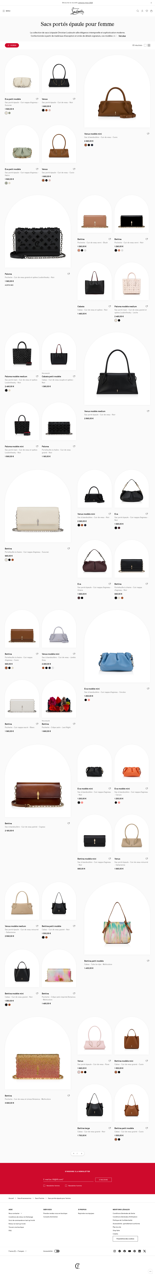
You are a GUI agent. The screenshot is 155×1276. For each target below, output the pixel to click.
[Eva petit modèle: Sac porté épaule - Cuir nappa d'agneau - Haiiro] (22, 144)
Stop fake (116, 1230)
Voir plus (122, 36)
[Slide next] (37, 74)
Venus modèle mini (93, 134)
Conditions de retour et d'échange (21, 1217)
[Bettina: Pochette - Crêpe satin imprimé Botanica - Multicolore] (59, 968)
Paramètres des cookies (125, 1239)
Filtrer (13, 45)
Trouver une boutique (16, 1227)
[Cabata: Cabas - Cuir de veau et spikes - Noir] (95, 281)
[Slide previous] (7, 74)
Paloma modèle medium (125, 306)
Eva (116, 514)
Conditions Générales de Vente (124, 1213)
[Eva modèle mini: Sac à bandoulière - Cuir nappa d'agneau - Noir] (95, 763)
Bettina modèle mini (87, 859)
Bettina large (84, 1128)
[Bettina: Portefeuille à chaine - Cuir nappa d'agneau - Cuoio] (22, 629)
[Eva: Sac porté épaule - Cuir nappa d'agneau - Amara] (95, 559)
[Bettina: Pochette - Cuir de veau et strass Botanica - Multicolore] (38, 1053)
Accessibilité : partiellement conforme (126, 1224)
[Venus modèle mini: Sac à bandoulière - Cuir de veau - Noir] (95, 489)
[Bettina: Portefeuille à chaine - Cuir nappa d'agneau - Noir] (131, 559)
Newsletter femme (53, 1186)
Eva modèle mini (92, 689)
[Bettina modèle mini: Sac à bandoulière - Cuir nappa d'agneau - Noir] (95, 833)
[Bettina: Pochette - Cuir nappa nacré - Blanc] (22, 699)
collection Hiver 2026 (85, 3)
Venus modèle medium (94, 411)
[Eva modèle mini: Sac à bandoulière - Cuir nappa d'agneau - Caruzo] (131, 763)
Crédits (115, 1234)
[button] (150, 1271)
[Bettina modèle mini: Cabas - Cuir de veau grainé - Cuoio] (131, 1036)
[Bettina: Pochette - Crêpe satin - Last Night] (59, 699)
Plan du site (117, 1227)
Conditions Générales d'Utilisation (125, 1217)
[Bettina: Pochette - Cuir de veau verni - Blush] (95, 214)
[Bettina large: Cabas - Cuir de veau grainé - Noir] (95, 1103)
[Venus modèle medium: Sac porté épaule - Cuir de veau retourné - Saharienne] (22, 901)
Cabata (81, 306)
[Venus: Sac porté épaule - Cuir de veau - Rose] (95, 1036)
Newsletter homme (75, 1186)
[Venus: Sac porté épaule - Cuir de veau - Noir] (59, 74)
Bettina (81, 239)
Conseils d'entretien (50, 1217)
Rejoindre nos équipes (86, 1213)
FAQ (10, 1230)
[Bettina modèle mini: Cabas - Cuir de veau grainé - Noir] (22, 968)
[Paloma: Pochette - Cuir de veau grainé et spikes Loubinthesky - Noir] (38, 231)
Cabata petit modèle (51, 376)
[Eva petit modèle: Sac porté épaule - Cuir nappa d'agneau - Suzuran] (22, 74)
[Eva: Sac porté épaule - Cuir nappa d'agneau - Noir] (131, 489)
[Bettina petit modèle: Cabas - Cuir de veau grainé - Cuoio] (131, 1103)
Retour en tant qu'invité (17, 1224)
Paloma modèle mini (14, 446)
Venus (45, 99)
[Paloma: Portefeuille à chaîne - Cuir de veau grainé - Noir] (59, 421)
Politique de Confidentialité (122, 1220)
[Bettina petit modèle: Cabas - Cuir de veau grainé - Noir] (59, 901)
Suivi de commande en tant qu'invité (22, 1220)
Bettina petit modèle (51, 926)
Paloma (8, 274)
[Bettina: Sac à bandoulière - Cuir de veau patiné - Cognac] (38, 781)
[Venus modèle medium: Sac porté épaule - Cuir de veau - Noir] (117, 368)
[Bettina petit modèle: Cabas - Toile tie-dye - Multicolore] (117, 918)
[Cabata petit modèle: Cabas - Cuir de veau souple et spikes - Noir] (59, 351)
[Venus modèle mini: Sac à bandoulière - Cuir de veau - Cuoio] (117, 91)
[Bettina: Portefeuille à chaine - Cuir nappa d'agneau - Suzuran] (38, 506)
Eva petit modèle (13, 99)
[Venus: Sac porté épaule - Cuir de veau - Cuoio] (59, 144)
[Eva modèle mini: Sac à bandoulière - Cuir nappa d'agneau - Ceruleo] (117, 646)
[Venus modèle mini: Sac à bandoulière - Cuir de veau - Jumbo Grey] (59, 629)
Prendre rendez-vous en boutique (55, 1213)
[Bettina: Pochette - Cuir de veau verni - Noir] (131, 214)
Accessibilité (48, 1251)
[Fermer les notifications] (151, 2)
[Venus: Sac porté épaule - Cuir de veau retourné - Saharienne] (131, 833)
